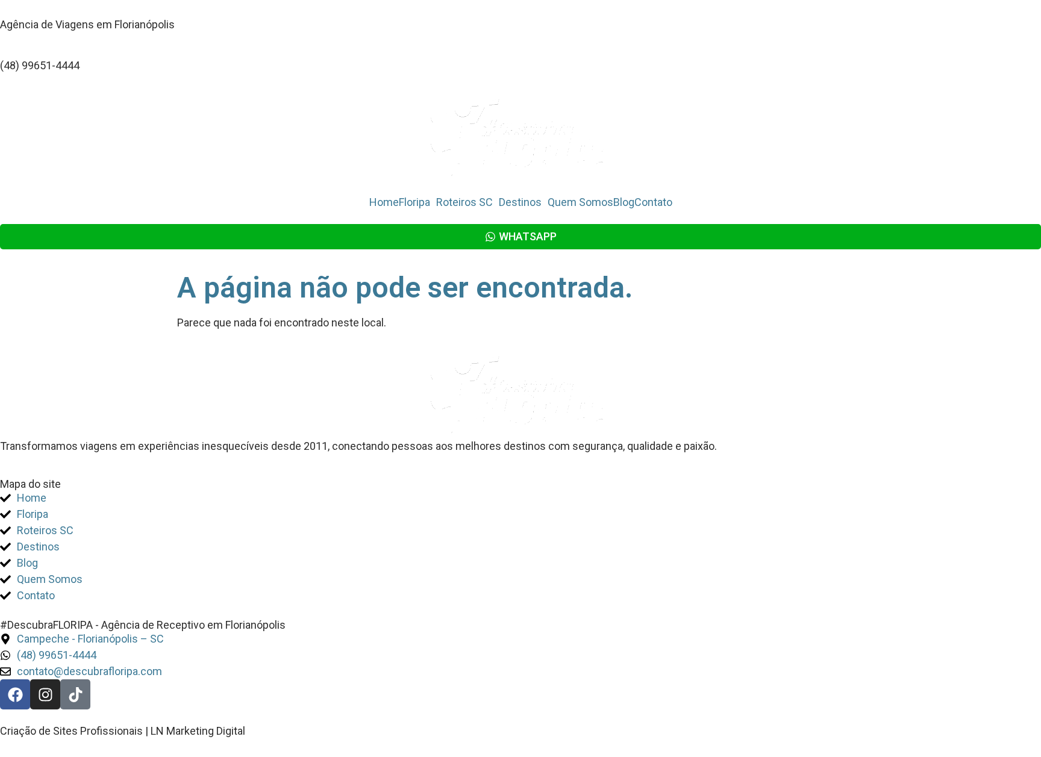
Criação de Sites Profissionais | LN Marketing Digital (122, 730)
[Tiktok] (75, 694)
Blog (623, 202)
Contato (653, 202)
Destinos (520, 202)
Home (384, 202)
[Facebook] (15, 694)
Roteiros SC (464, 202)
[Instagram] (45, 694)
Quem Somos (580, 202)
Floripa (414, 202)
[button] (417, 202)
